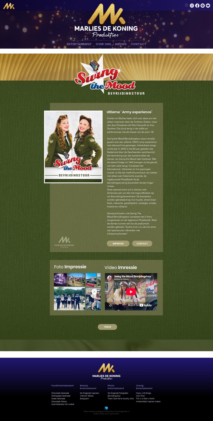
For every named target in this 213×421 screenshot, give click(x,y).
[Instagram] (192, 5)
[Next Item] (94, 292)
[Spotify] (203, 5)
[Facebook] (197, 5)
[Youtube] (208, 5)
